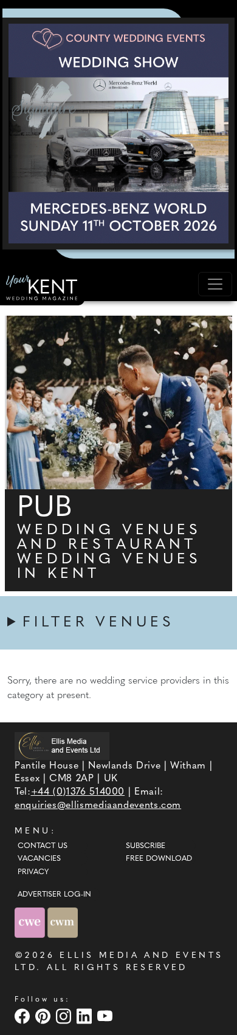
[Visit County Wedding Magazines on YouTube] (106, 1015)
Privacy (33, 872)
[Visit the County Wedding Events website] (31, 922)
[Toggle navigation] (215, 284)
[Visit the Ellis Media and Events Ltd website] (62, 745)
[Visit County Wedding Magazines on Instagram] (65, 1015)
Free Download (159, 859)
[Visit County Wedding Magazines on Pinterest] (44, 1015)
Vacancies (39, 859)
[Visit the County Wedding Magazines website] (62, 922)
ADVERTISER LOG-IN (54, 894)
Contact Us (42, 846)
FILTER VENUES (98, 623)
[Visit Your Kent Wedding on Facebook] (24, 1015)
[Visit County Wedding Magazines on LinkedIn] (86, 1015)
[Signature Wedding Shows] (118, 133)
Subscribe (145, 846)
